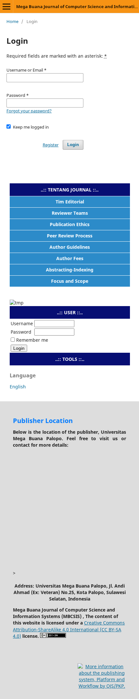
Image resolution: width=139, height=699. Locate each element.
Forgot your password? (29, 111)
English (18, 387)
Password (21, 332)
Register (51, 145)
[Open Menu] (6, 6)
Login (73, 144)
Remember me (32, 340)
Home (12, 21)
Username (22, 323)
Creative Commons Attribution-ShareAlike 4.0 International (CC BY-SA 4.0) (69, 629)
